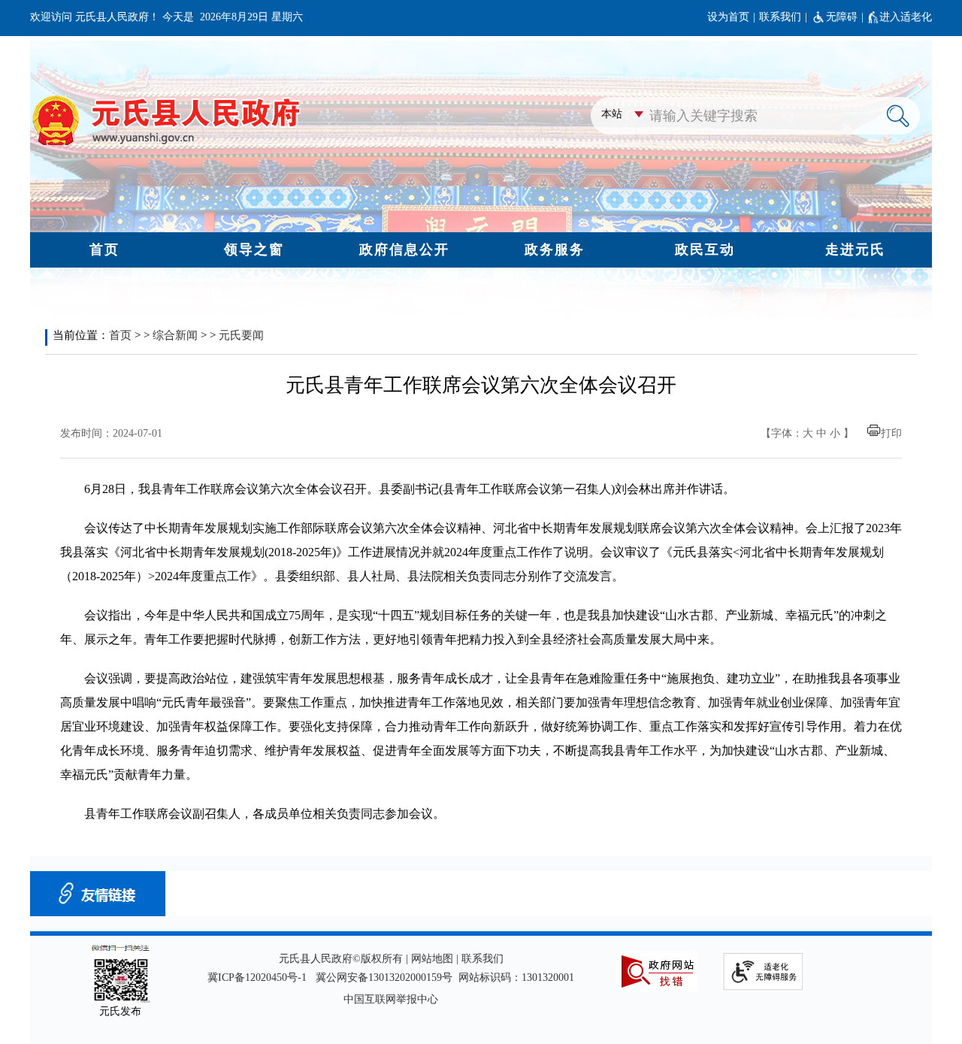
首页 (120, 335)
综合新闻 (175, 335)
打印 (891, 433)
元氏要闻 (241, 335)
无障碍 (842, 17)
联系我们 (780, 17)
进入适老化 (905, 17)
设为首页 (728, 17)
